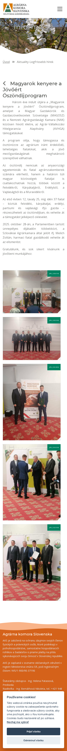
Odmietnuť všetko (33, 740)
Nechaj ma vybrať (18, 722)
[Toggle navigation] (59, 9)
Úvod (6, 62)
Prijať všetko (34, 731)
